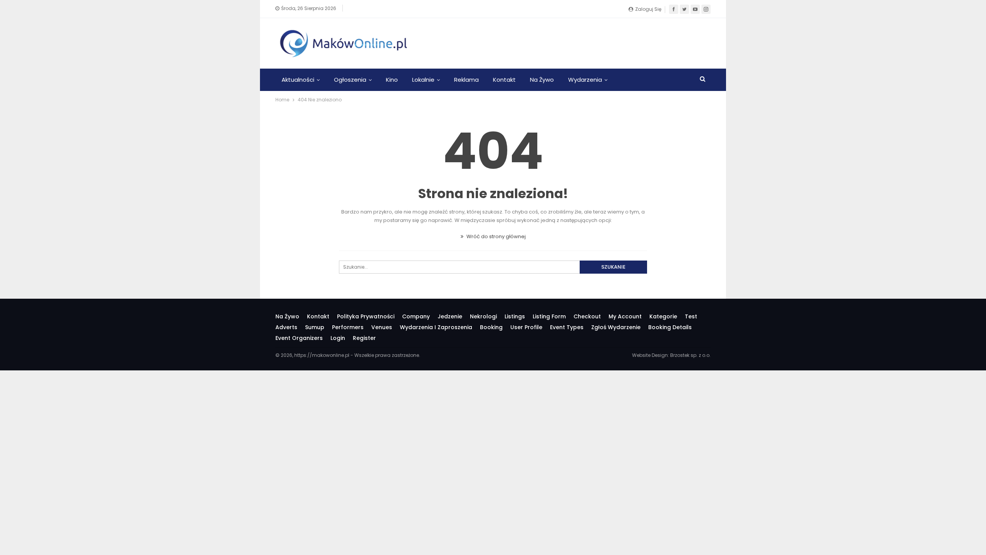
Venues (381, 327)
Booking (491, 327)
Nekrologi (483, 316)
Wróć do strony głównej (495, 236)
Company (416, 316)
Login (337, 338)
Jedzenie (450, 316)
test (691, 316)
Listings (515, 316)
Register (364, 338)
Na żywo (542, 80)
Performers (348, 327)
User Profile (526, 327)
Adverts (286, 327)
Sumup (314, 327)
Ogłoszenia (350, 80)
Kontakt (504, 80)
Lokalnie (423, 80)
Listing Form (549, 316)
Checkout (587, 316)
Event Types (567, 327)
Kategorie (663, 316)
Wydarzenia (585, 80)
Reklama (466, 80)
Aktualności (298, 80)
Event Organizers (299, 338)
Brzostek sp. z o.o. (690, 355)
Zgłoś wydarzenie (616, 327)
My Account (625, 316)
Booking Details (670, 327)
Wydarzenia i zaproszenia (436, 327)
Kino (392, 80)
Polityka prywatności (365, 316)
